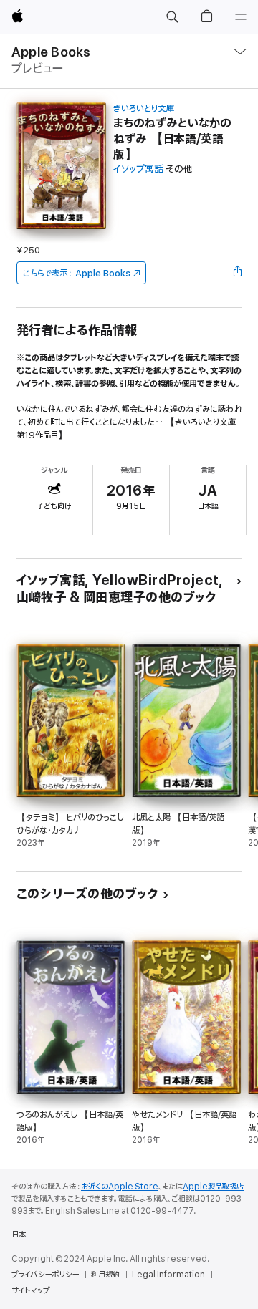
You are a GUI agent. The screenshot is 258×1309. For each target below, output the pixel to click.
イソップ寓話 (138, 169)
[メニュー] (241, 17)
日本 (18, 1235)
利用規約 (105, 1275)
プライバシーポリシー (45, 1275)
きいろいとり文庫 (143, 108)
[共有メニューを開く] (237, 273)
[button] (172, 17)
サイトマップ (30, 1290)
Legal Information (168, 1275)
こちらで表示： (76, 273)
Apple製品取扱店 (213, 1187)
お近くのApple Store (119, 1187)
